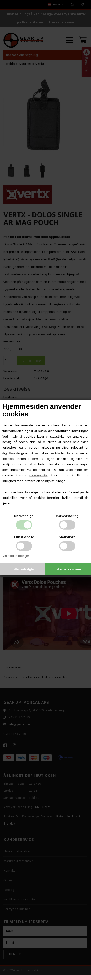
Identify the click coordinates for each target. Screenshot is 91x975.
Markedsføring (67, 516)
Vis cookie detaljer (15, 556)
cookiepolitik (38, 475)
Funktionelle (24, 537)
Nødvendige (24, 516)
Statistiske (67, 537)
